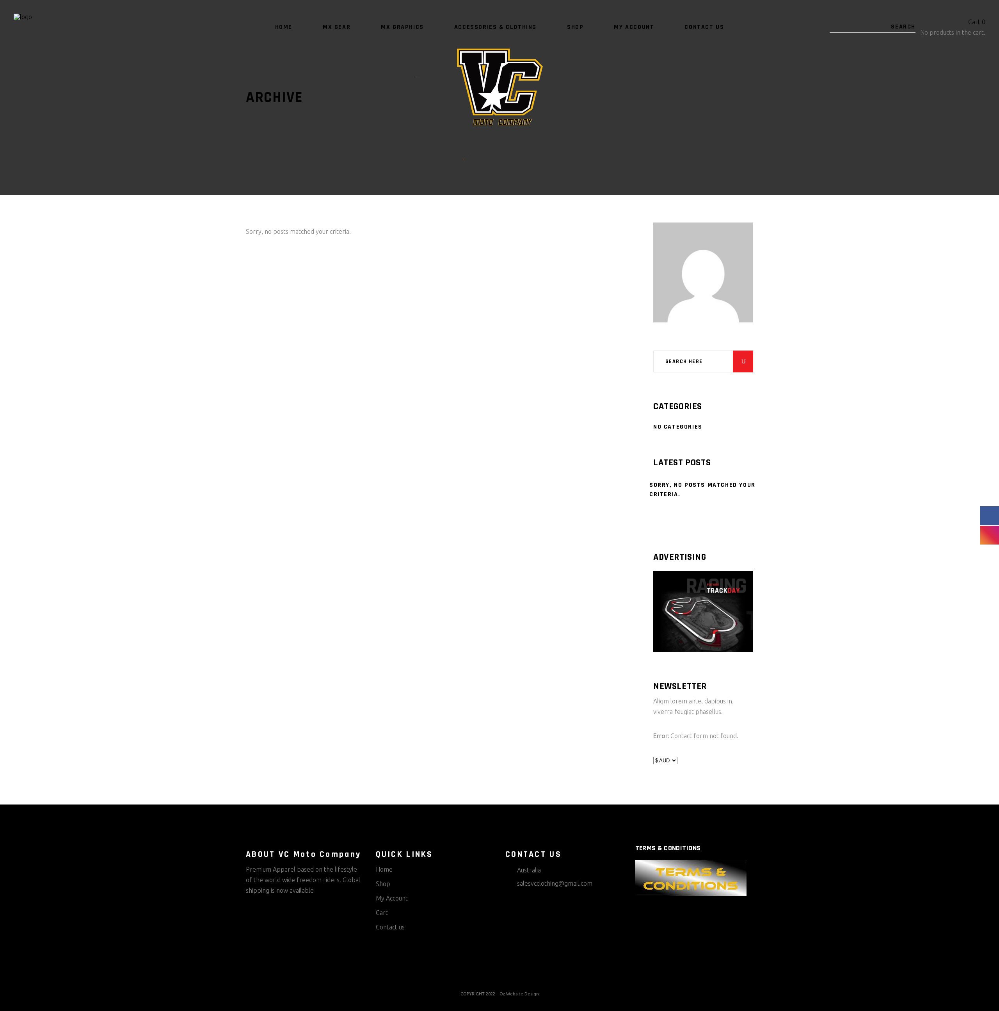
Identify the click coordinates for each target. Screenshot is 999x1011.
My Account (392, 898)
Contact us (390, 927)
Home (384, 869)
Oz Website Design (519, 993)
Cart (382, 912)
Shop (383, 883)
